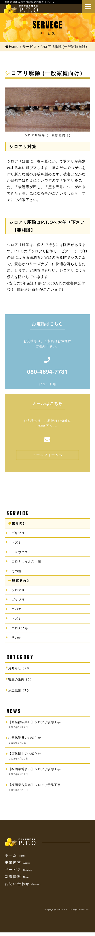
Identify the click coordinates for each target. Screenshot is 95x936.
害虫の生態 (16, 679)
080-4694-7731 (47, 371)
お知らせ (14, 668)
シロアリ (18, 590)
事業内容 (17, 862)
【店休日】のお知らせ (24, 753)
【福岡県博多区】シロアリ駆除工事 (34, 769)
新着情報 (17, 876)
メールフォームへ (47, 454)
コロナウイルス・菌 (26, 561)
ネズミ (16, 542)
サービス (18, 869)
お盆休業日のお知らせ (24, 737)
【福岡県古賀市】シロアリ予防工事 (34, 784)
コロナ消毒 (19, 628)
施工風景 (14, 690)
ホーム (15, 855)
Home (13, 47)
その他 (16, 571)
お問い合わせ (23, 883)
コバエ (16, 609)
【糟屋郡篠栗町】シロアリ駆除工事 (34, 722)
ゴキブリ (18, 532)
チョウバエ (19, 552)
